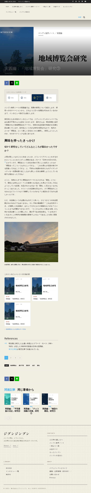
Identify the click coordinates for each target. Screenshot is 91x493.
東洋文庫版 (13, 349)
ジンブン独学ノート (56, 443)
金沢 (33, 365)
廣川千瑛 (21, 365)
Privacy (52, 477)
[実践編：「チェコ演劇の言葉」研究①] (31, 399)
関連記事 (9, 389)
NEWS (8, 474)
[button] (82, 17)
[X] (79, 1)
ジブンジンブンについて (58, 468)
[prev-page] (6, 418)
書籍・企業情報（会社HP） (59, 471)
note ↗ (15, 445)
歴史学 (28, 365)
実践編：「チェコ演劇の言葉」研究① (31, 411)
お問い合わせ (54, 474)
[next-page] (9, 418)
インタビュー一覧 (12, 471)
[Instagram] (76, 1)
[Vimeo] (82, 1)
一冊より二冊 (54, 446)
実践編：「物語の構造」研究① (49, 409)
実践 (6, 64)
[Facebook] (73, 1)
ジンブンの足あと (55, 455)
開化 (38, 365)
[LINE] (17, 83)
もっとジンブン (55, 452)
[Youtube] (85, 1)
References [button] (11, 338)
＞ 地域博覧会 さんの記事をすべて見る (15, 329)
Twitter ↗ (7, 445)
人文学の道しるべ (56, 440)
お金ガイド (53, 449)
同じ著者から (26, 389)
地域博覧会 (13, 365)
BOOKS (9, 468)
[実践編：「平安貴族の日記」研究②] (12, 399)
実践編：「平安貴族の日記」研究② (12, 409)
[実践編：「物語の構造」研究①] (50, 399)
